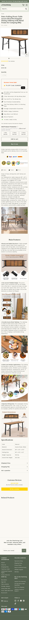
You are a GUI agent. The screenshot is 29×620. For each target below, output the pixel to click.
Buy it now (14, 144)
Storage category (5, 586)
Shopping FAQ (5, 466)
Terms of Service (5, 574)
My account (4, 592)
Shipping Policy (5, 463)
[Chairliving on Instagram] (15, 600)
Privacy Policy (18, 565)
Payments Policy (19, 561)
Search (3, 562)
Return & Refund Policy (20, 567)
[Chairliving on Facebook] (18, 600)
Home (2, 13)
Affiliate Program (19, 569)
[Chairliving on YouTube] (21, 600)
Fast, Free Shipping (19, 587)
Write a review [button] (14, 489)
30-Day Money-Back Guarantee (20, 584)
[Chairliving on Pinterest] (24, 600)
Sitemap (17, 571)
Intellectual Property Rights (6, 572)
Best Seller (4, 579)
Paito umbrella (5, 584)
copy (23, 87)
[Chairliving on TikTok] (15, 603)
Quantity (3, 72)
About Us (3, 564)
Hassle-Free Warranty (20, 581)
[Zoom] (26, 54)
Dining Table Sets (5, 588)
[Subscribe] (24, 550)
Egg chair (3, 582)
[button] (5, 61)
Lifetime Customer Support (19, 590)
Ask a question (5, 470)
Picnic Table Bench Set (7, 590)
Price (2, 65)
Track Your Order (5, 569)
